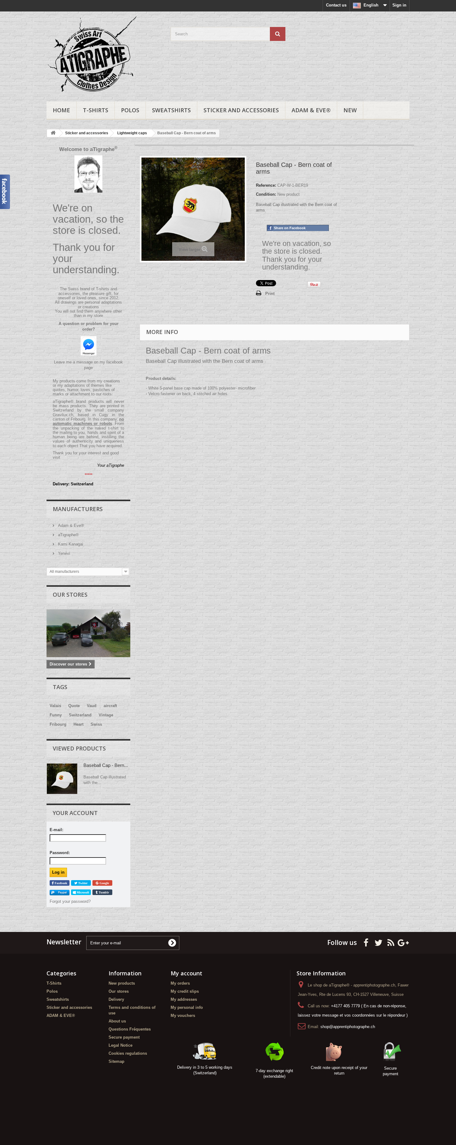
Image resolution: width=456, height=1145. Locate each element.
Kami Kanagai (70, 544)
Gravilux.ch (63, 414)
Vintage (106, 715)
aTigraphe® (68, 534)
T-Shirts (95, 110)
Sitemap (116, 1061)
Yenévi (63, 553)
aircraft (110, 705)
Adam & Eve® (70, 525)
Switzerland (80, 715)
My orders (180, 983)
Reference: (266, 185)
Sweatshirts (171, 110)
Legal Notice (120, 1045)
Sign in (399, 5)
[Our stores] (88, 633)
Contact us (336, 5)
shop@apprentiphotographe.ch (347, 1026)
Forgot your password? (70, 901)
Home (61, 110)
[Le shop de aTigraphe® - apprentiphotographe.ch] (104, 55)
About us (117, 1021)
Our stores (70, 594)
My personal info (187, 1007)
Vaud (91, 705)
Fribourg (58, 724)
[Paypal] (59, 892)
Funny (56, 715)
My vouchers (183, 1015)
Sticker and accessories (241, 110)
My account (186, 973)
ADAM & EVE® (311, 110)
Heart (78, 724)
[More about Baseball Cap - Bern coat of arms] (62, 778)
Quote (74, 705)
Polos (130, 110)
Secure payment (124, 1037)
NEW (350, 110)
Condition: (266, 194)
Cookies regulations (128, 1053)
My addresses (184, 999)
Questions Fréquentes (130, 1029)
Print (270, 293)
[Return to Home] (53, 133)
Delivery (116, 999)
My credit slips (185, 991)
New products (122, 983)
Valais (55, 705)
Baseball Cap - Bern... (105, 765)
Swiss (96, 724)
